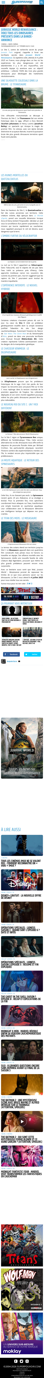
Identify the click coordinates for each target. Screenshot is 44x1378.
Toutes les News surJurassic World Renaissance (22, 771)
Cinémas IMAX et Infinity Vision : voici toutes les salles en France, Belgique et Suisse (32, 621)
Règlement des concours (22, 1377)
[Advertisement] (22, 155)
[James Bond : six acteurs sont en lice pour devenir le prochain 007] (11, 611)
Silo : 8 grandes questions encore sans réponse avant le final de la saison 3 (20, 1068)
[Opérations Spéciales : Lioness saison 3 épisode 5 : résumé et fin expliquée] (22, 946)
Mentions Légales (22, 1369)
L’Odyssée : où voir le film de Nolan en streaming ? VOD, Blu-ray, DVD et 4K (32, 641)
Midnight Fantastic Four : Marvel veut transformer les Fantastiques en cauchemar (21, 1174)
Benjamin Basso (10, 46)
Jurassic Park (7, 52)
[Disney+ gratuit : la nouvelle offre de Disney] (22, 879)
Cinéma (4, 44)
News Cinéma (13, 44)
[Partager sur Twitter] (32, 654)
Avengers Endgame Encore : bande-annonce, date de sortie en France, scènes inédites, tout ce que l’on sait (11, 642)
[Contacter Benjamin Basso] (19, 661)
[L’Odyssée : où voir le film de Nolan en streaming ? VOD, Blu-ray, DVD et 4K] (32, 632)
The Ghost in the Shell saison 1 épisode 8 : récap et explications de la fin (21, 999)
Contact (22, 1374)
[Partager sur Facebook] (11, 654)
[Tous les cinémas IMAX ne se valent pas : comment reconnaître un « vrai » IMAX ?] (22, 845)
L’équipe (22, 1372)
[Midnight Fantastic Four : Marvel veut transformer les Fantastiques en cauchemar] (22, 1156)
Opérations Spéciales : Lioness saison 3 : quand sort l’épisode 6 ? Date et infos (20, 930)
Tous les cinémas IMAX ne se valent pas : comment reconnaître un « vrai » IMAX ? (21, 863)
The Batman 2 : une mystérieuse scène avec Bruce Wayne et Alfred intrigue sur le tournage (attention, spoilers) (20, 1104)
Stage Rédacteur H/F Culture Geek (22, 1375)
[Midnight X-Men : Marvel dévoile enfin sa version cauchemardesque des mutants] (22, 1015)
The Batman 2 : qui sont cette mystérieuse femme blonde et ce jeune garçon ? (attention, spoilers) (21, 1139)
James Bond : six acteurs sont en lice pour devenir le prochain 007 (11, 620)
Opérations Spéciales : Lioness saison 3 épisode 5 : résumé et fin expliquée (19, 964)
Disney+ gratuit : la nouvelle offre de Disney (21, 896)
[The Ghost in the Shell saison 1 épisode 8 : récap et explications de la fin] (22, 981)
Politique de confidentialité (22, 1370)
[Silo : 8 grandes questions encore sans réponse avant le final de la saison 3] (22, 1050)
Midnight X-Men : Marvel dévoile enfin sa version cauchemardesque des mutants (21, 1033)
